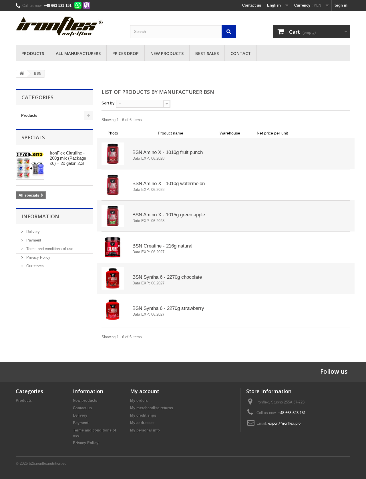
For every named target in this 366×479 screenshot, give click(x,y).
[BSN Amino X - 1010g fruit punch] (113, 153)
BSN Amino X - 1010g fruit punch (167, 152)
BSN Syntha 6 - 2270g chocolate (167, 277)
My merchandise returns (151, 408)
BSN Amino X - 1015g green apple (168, 214)
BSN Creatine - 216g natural (162, 246)
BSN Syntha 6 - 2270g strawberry (168, 308)
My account (144, 391)
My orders (139, 400)
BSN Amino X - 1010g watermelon (168, 183)
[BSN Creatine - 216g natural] (113, 247)
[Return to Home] (21, 73)
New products (167, 53)
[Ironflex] (69, 27)
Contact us (251, 5)
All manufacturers (78, 53)
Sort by (108, 103)
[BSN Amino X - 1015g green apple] (113, 216)
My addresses (142, 423)
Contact (240, 53)
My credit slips (143, 415)
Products (32, 53)
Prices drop (125, 53)
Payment (33, 240)
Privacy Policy (37, 257)
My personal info (145, 430)
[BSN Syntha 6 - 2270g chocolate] (113, 278)
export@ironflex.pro (284, 423)
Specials (33, 137)
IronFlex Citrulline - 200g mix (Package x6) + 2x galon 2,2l (68, 158)
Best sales (207, 53)
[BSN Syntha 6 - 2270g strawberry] (113, 309)
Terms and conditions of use (49, 249)
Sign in (341, 5)
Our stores (34, 266)
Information (40, 216)
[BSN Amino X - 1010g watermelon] (113, 185)
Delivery (32, 231)
